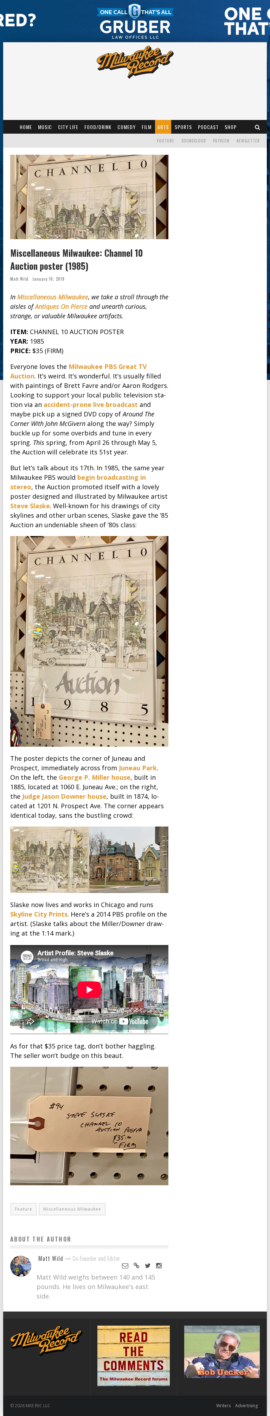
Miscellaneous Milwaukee (72, 1209)
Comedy (126, 126)
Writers (223, 1406)
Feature (23, 1209)
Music (45, 126)
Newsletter (248, 140)
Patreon (221, 140)
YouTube (165, 140)
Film (147, 126)
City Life (68, 126)
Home (26, 126)
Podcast (208, 126)
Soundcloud (193, 140)
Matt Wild (19, 279)
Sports (183, 126)
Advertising (246, 1406)
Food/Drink (97, 126)
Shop (231, 126)
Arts (163, 126)
